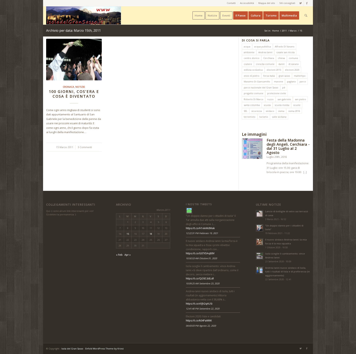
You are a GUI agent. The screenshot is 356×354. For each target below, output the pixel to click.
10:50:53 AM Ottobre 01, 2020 (201, 258)
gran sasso (284, 75)
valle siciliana (279, 116)
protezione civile (276, 93)
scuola (267, 105)
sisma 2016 (294, 111)
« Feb (119, 255)
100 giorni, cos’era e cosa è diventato (74, 94)
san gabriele (284, 99)
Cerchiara (268, 58)
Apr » (127, 255)
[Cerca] (306, 15)
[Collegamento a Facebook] (307, 3)
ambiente (249, 52)
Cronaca (68, 86)
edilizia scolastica (253, 69)
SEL (245, 111)
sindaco (270, 111)
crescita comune (265, 64)
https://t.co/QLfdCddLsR (200, 278)
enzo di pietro (251, 75)
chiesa (281, 58)
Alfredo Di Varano (284, 46)
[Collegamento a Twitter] (300, 3)
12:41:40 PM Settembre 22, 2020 (202, 308)
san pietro (300, 99)
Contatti (231, 3)
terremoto (249, 116)
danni (281, 64)
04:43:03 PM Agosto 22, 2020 (201, 325)
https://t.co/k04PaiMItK (199, 320)
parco (303, 81)
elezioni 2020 (292, 69)
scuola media (282, 105)
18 (151, 233)
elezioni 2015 (274, 69)
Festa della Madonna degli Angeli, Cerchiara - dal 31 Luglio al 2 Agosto (288, 146)
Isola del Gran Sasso (72, 348)
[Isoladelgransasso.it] (189, 210)
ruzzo (270, 99)
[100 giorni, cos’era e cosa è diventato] (74, 59)
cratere (248, 64)
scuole (296, 105)
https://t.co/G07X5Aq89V (200, 253)
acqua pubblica (262, 46)
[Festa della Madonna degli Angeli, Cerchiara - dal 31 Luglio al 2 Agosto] (252, 149)
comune (293, 58)
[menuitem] (231, 3)
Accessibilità (247, 3)
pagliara (291, 81)
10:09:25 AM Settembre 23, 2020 (202, 283)
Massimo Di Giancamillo (257, 81)
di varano (293, 64)
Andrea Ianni (265, 52)
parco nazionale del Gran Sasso (261, 87)
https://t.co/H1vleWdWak (200, 228)
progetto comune (253, 93)
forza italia (269, 75)
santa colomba (252, 105)
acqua (247, 46)
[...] (305, 172)
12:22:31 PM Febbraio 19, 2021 (202, 233)
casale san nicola (285, 52)
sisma (281, 111)
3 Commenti (85, 147)
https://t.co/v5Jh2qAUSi (199, 303)
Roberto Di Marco (253, 99)
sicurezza (256, 111)
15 (127, 233)
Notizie (80, 86)
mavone (278, 81)
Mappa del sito (266, 3)
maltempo (300, 75)
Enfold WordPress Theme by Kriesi (104, 348)
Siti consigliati (287, 3)
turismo (263, 116)
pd (283, 87)
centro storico (251, 58)
